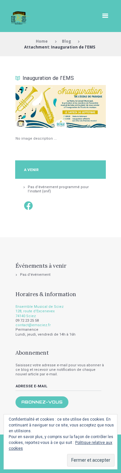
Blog (66, 41)
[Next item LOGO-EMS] (83, 106)
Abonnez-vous (42, 401)
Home (42, 41)
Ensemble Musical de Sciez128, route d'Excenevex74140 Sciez (39, 311)
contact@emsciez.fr (33, 325)
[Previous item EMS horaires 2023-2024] (38, 106)
